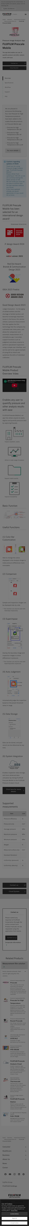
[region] (14, 1212)
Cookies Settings (14, 1213)
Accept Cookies (14, 1223)
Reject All (14, 1218)
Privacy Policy (14, 1210)
